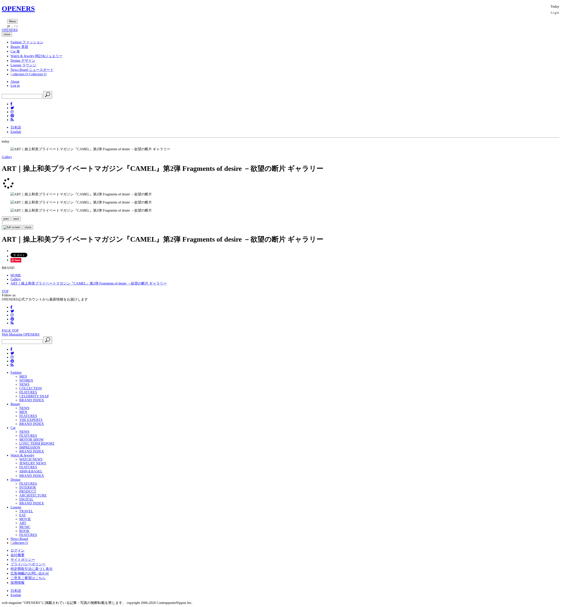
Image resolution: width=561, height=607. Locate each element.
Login (555, 12)
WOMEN (26, 380)
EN (16, 26)
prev (6, 218)
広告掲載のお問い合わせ (30, 573)
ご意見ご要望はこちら (28, 578)
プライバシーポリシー (28, 564)
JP (8, 26)
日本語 (16, 127)
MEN (23, 376)
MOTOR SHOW (31, 439)
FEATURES (28, 392)
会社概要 (18, 555)
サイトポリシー (23, 559)
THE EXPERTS (31, 420)
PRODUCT (27, 491)
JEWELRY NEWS (32, 463)
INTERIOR (27, 487)
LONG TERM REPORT (37, 443)
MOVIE (25, 519)
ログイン (18, 550)
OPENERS (18, 8)
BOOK (24, 531)
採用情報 (18, 582)
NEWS (24, 384)
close (28, 227)
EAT (22, 515)
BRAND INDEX (31, 400)
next (16, 218)
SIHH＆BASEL (31, 471)
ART (22, 523)
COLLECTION (30, 388)
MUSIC (24, 527)
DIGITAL (26, 499)
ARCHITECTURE (33, 495)
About (15, 81)
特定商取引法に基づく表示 (32, 569)
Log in (15, 85)
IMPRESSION (29, 447)
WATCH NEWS (31, 459)
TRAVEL (26, 511)
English (16, 132)
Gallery (7, 157)
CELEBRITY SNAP (34, 396)
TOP (5, 291)
